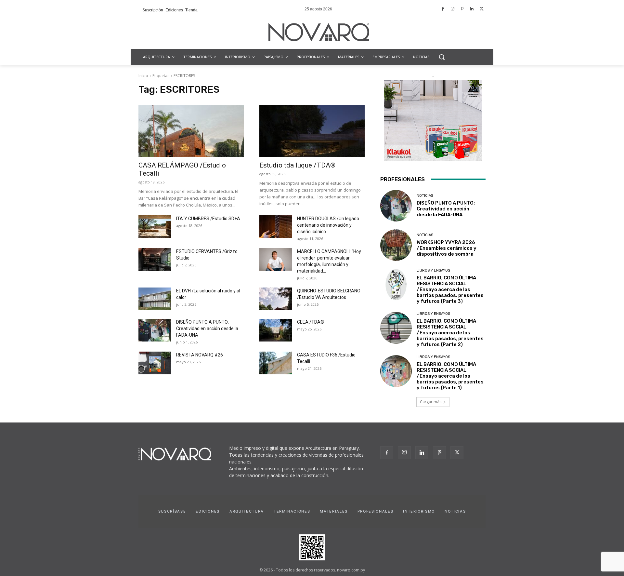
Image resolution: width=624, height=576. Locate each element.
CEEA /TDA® (310, 322)
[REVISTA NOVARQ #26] (154, 363)
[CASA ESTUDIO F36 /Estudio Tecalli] (275, 363)
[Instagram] (452, 9)
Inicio (143, 75)
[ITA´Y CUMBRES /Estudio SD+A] (154, 226)
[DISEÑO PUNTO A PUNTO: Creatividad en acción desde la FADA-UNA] (154, 330)
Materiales (334, 511)
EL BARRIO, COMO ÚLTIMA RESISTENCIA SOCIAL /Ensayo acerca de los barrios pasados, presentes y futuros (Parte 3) (450, 289)
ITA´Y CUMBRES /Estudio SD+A (208, 218)
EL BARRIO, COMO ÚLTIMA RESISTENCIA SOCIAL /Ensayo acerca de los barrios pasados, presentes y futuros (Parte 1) (450, 376)
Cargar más (430, 402)
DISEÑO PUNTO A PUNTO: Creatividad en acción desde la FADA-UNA (207, 328)
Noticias (425, 195)
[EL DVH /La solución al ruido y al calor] (154, 299)
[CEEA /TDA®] (275, 330)
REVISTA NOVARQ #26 (199, 354)
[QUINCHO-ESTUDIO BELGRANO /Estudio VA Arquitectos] (275, 299)
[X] (456, 452)
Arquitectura (246, 511)
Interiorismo (419, 511)
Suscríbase (172, 511)
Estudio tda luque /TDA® (297, 165)
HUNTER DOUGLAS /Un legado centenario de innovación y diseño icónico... (328, 225)
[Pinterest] (462, 9)
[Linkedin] (472, 9)
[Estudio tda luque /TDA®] (312, 131)
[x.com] (481, 9)
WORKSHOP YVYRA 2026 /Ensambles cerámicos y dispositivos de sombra (446, 248)
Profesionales (375, 511)
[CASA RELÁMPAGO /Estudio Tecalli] (191, 131)
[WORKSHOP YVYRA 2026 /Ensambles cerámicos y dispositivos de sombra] (396, 245)
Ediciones (208, 511)
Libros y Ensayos (433, 270)
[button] (441, 57)
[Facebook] (443, 9)
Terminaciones (292, 511)
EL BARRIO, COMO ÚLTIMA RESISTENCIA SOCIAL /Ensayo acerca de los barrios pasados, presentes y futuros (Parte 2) (450, 332)
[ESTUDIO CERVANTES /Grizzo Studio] (154, 259)
